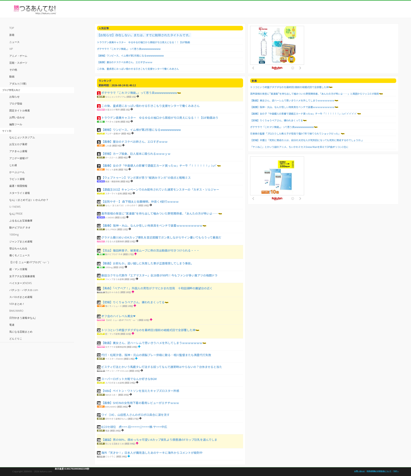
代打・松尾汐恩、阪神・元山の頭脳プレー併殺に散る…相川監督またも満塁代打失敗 (156, 355)
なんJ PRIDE (111, 229)
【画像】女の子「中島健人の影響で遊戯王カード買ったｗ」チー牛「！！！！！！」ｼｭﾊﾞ (159, 165)
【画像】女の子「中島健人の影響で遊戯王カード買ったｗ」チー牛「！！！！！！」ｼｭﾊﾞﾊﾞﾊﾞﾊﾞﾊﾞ (303, 113)
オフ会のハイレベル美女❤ (118, 316)
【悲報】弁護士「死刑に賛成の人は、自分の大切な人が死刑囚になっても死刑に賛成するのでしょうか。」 (307, 140)
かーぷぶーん (111, 157)
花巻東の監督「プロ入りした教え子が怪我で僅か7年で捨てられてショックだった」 (295, 133)
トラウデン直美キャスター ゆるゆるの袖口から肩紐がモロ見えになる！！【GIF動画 (143, 42)
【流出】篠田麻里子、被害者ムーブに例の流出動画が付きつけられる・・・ (150, 250)
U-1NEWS (109, 217)
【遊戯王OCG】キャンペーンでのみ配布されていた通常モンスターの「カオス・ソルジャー (160, 189)
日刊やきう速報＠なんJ (116, 418)
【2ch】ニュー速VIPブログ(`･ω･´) (121, 320)
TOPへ (396, 471)
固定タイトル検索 (19, 110)
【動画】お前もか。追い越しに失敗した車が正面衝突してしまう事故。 (147, 263)
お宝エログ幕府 (112, 109)
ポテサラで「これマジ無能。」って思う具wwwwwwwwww (129, 48)
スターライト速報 (113, 193)
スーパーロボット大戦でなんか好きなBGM (129, 379)
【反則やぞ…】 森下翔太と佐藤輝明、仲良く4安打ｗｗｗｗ (140, 201)
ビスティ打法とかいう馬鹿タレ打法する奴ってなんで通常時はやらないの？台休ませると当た (161, 367)
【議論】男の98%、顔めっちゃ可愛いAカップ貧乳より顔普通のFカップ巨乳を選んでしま (159, 439)
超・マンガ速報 (112, 333)
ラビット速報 (111, 169)
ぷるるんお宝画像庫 (114, 241)
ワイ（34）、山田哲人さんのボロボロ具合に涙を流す (135, 415)
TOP (11, 28)
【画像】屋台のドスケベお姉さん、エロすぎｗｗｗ (124, 62)
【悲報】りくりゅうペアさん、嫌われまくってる (133, 302)
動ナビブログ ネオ (113, 254)
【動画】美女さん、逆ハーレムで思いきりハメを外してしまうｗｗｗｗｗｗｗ (151, 343)
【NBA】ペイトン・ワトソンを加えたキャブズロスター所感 (140, 391)
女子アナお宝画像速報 (115, 346)
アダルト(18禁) (17, 83)
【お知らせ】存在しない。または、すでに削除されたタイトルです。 (144, 35)
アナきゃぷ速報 (112, 121)
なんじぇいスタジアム (115, 96)
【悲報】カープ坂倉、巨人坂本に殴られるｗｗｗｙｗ (136, 153)
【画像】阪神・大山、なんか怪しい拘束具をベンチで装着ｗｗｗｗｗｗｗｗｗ (151, 225)
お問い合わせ (17, 117)
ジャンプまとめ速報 (114, 279)
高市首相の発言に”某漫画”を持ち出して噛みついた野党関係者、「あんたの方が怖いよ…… (159, 213)
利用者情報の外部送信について (379, 471)
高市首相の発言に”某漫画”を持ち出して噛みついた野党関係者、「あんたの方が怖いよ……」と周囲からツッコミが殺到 (314, 93)
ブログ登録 (15, 103)
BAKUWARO (110, 406)
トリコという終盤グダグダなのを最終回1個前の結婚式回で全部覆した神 (148, 330)
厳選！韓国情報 (112, 181)
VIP (11, 49)
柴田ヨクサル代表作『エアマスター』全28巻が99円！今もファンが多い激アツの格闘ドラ (159, 275)
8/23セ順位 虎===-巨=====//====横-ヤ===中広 (134, 427)
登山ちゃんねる (112, 292)
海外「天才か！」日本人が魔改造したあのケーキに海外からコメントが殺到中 (151, 452)
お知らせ (14, 96)
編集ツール (15, 124)
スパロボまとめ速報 (114, 382)
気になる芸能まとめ (114, 443)
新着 (11, 35)
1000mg (109, 267)
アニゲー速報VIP (113, 133)
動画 (11, 76)
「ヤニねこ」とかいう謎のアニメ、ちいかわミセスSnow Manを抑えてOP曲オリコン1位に (299, 147)
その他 (13, 69)
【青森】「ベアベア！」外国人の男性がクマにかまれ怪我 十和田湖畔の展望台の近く (157, 288)
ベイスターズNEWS (114, 358)
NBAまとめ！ (111, 394)
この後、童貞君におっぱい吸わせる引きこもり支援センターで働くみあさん (138, 68)
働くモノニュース (113, 306)
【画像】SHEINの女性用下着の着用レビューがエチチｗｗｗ (140, 403)
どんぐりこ (110, 456)
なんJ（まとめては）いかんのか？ (121, 205)
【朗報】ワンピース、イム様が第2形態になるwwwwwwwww (130, 55)
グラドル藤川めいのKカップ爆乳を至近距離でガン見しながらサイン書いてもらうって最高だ (161, 237)
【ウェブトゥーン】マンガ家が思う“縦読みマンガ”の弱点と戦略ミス (146, 177)
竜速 (107, 430)
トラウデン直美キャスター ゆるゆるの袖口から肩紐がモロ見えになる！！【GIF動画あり (159, 117)
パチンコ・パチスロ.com (117, 370)
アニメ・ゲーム (18, 56)
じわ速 (108, 145)
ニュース (14, 42)
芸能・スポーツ (18, 62)
